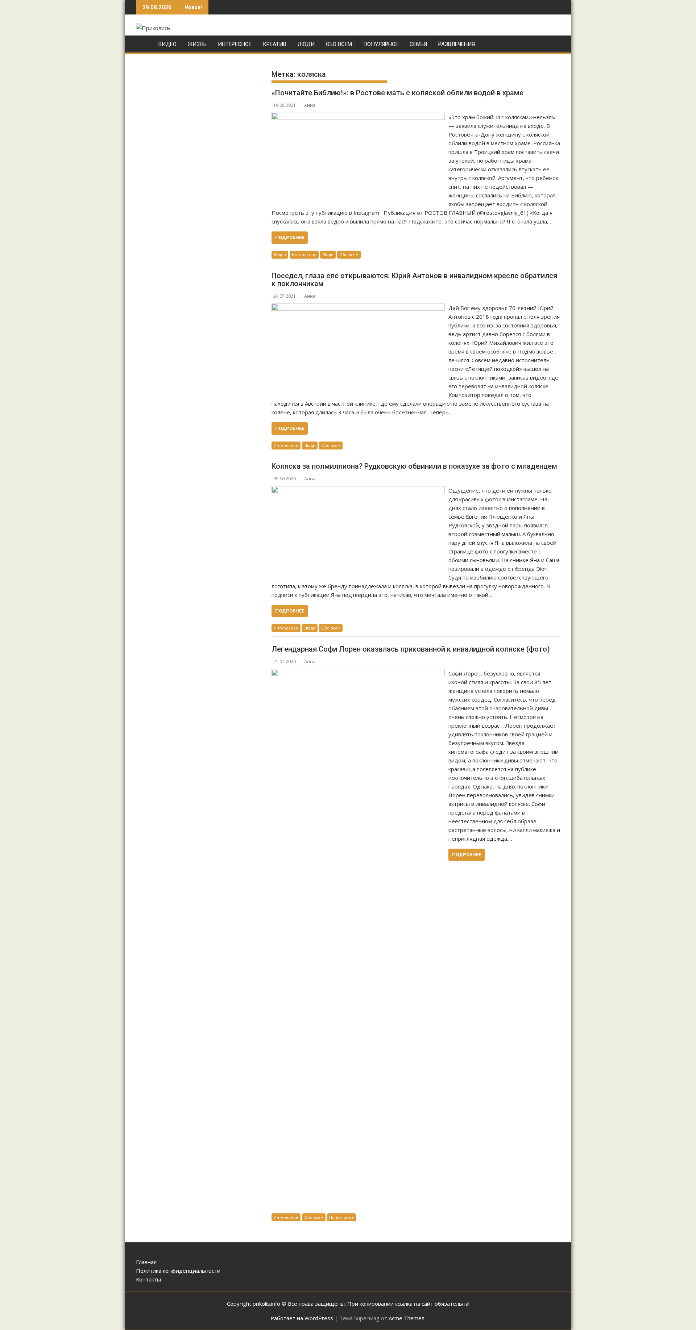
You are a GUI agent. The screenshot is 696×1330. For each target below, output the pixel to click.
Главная (146, 1262)
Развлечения (456, 44)
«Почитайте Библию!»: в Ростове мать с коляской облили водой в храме (397, 92)
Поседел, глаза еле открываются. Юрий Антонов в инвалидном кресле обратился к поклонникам (414, 279)
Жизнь (197, 44)
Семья (418, 44)
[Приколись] (143, 46)
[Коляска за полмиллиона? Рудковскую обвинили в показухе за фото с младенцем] (358, 490)
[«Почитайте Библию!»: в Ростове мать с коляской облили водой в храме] (358, 117)
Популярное (380, 44)
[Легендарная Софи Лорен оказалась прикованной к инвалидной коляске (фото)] (358, 673)
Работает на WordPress (301, 1318)
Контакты (148, 1279)
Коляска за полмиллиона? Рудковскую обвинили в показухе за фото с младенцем (414, 466)
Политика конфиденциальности (178, 1270)
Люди (306, 44)
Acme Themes (406, 1318)
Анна (309, 105)
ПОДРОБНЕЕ (289, 237)
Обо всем (339, 44)
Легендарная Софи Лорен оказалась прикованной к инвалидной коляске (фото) (411, 649)
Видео (167, 44)
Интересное (235, 44)
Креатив (274, 44)
